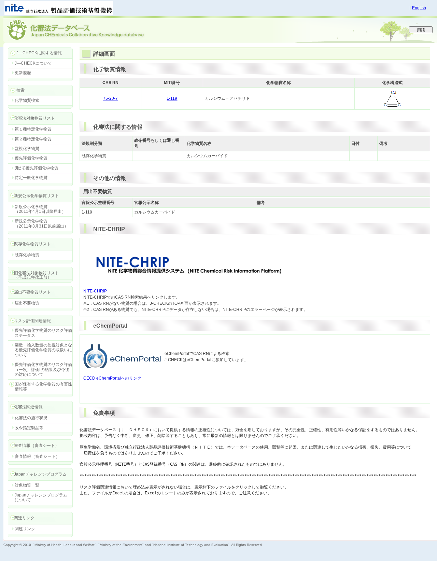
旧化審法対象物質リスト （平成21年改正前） (33, 275)
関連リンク (25, 528)
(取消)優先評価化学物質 (36, 168)
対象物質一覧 (27, 485)
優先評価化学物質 (31, 158)
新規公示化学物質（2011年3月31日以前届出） (41, 223)
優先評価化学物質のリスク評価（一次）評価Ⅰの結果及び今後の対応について (43, 369)
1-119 (172, 98)
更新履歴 (23, 72)
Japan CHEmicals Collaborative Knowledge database (86, 29)
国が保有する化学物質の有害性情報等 (43, 386)
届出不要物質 (27, 303)
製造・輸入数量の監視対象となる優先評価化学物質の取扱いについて (43, 350)
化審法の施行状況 (31, 417)
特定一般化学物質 (31, 177)
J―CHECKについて (33, 63)
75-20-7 (110, 98)
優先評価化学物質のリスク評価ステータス (43, 333)
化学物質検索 (27, 100)
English (419, 7)
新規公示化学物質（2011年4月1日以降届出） (40, 209)
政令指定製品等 (29, 427)
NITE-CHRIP (95, 291)
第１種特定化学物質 (33, 129)
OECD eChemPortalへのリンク (112, 378)
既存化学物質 (27, 254)
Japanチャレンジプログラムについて (41, 497)
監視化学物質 (27, 148)
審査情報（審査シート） (37, 456)
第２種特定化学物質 (33, 139)
